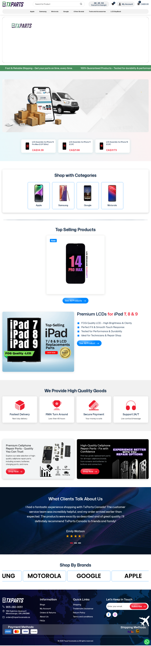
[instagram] (115, 614)
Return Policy (79, 612)
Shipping (77, 604)
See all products (73, 300)
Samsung (42, 11)
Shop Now (13, 471)
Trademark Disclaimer (83, 608)
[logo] (13, 4)
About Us (44, 616)
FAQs (42, 620)
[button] (71, 543)
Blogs (42, 604)
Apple (32, 11)
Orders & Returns (48, 612)
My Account (45, 608)
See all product (87, 343)
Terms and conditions (83, 616)
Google (66, 11)
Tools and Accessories (97, 11)
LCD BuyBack (116, 11)
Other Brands (79, 11)
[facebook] (108, 614)
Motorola (54, 11)
